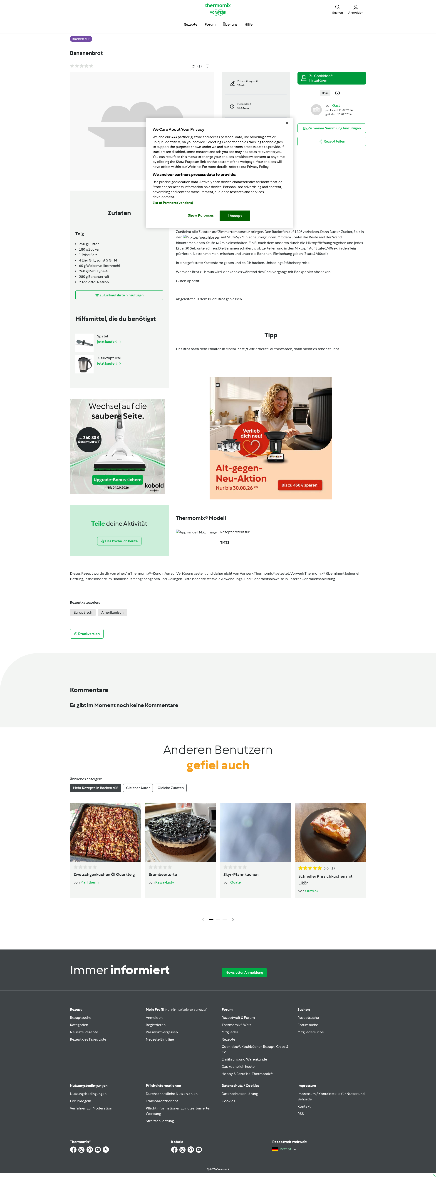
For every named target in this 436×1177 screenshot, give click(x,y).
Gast (336, 105)
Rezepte (228, 1039)
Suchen (303, 1009)
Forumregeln (80, 1101)
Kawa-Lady (164, 882)
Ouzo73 (311, 891)
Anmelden (154, 1017)
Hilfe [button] (249, 24)
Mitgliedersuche (310, 1032)
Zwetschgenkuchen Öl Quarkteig (104, 874)
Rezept (76, 1009)
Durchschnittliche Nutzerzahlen (172, 1094)
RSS (300, 1114)
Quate (235, 882)
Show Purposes (201, 215)
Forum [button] (210, 24)
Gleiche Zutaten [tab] (171, 788)
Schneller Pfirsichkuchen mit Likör (325, 880)
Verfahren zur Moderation (91, 1108)
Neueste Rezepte (84, 1032)
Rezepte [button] (190, 24)
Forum (227, 1009)
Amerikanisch (112, 612)
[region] (219, 173)
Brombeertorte (163, 874)
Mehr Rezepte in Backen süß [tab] (95, 788)
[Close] (287, 123)
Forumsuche (307, 1025)
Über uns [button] (230, 24)
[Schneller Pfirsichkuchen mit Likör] (330, 832)
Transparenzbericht (162, 1101)
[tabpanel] (218, 863)
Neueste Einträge (160, 1039)
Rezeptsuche (80, 1017)
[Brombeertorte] (180, 832)
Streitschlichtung (160, 1121)
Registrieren (156, 1025)
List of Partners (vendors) (173, 203)
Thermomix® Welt (236, 1025)
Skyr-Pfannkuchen (241, 874)
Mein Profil (176, 1009)
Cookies (228, 1101)
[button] (337, 9)
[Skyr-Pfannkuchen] (255, 832)
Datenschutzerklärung (240, 1094)
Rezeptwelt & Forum (238, 1017)
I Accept (235, 216)
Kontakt (304, 1106)
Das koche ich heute (238, 1066)
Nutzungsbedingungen (88, 1094)
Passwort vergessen (162, 1032)
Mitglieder (230, 1032)
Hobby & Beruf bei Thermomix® (247, 1074)
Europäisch (83, 612)
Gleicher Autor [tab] (138, 788)
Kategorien (79, 1025)
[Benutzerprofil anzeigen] (316, 109)
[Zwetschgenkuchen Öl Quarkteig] (105, 832)
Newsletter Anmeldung (244, 972)
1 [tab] (211, 919)
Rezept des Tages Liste (88, 1039)
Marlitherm (89, 882)
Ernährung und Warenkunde (244, 1059)
